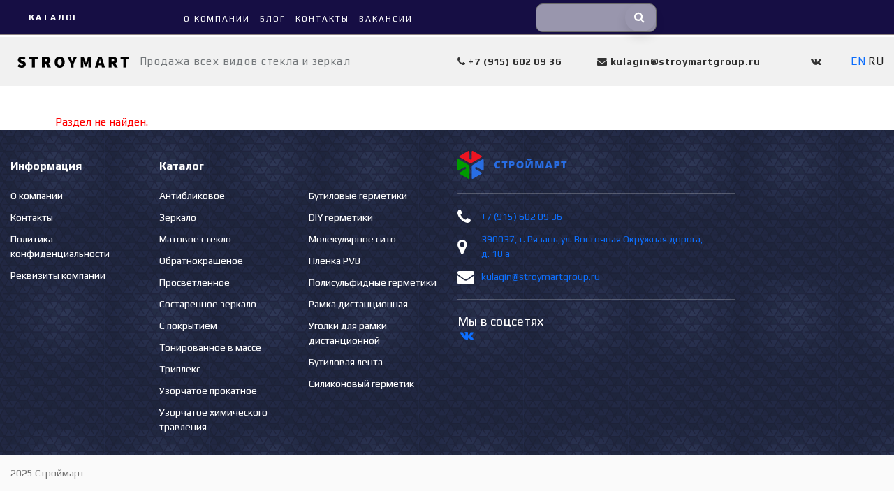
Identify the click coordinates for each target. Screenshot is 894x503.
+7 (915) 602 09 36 (521, 216)
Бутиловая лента (346, 361)
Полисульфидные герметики (373, 282)
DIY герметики (341, 217)
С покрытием (188, 325)
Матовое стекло (195, 239)
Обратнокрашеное (201, 260)
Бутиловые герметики (358, 195)
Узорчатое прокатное (208, 390)
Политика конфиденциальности (60, 246)
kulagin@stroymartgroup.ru (540, 276)
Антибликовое (192, 195)
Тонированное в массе (210, 347)
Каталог (53, 17)
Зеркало (177, 217)
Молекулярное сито (352, 239)
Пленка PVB (334, 260)
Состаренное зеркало (207, 303)
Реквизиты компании (57, 275)
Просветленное (194, 282)
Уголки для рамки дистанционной (348, 333)
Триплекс (179, 368)
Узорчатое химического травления (213, 419)
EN (858, 61)
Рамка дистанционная (358, 303)
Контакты (31, 217)
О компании (36, 195)
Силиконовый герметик (361, 383)
